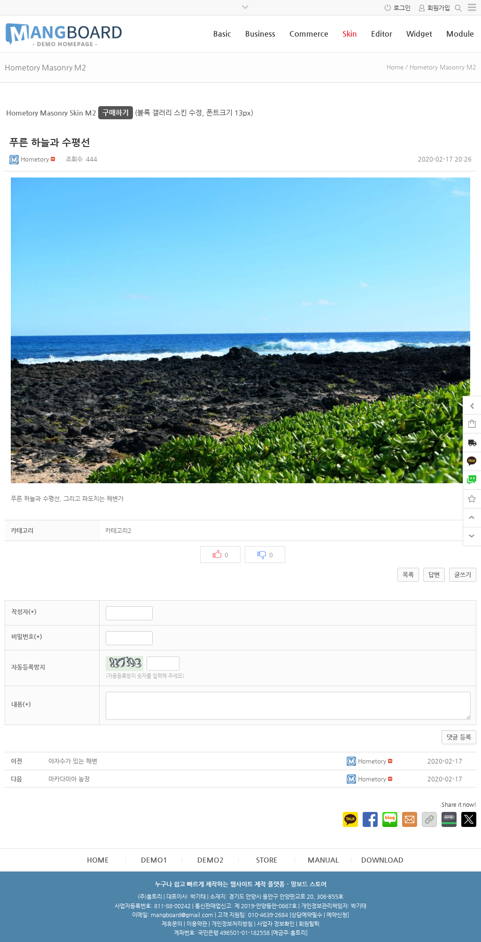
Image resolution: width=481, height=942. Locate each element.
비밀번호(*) (26, 636)
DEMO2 (210, 860)
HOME (98, 860)
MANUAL (323, 860)
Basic (222, 33)
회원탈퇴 (309, 923)
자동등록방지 (28, 667)
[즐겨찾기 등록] (472, 498)
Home (395, 66)
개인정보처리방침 (232, 923)
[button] (15, 158)
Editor (381, 33)
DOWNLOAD (382, 860)
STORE (267, 860)
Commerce (308, 33)
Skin (349, 33)
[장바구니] (472, 423)
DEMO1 (154, 860)
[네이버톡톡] (472, 479)
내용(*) (21, 704)
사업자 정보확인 (276, 923)
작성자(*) (24, 611)
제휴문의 (172, 923)
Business (260, 33)
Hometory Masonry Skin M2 (67, 112)
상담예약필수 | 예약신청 (319, 914)
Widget (419, 33)
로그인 (402, 7)
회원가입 (438, 7)
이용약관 (196, 923)
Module (460, 33)
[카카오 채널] (472, 461)
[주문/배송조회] (472, 443)
